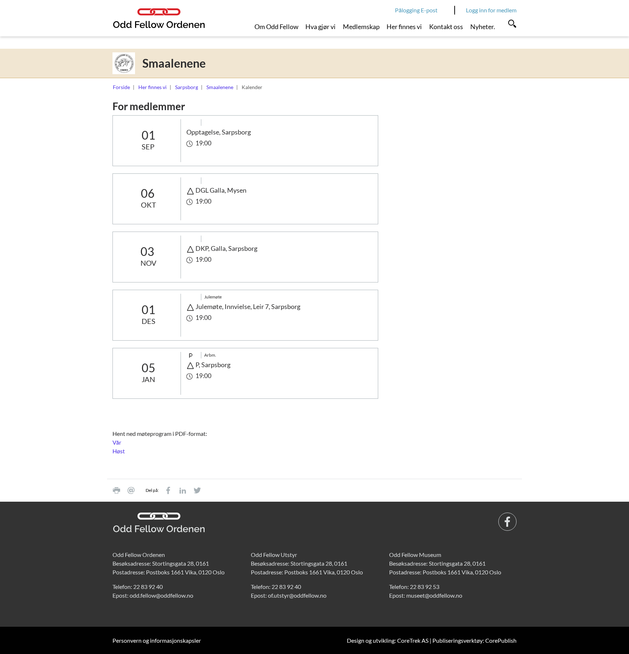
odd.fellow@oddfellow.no (161, 595)
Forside (121, 87)
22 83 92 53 (424, 586)
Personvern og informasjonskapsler (156, 640)
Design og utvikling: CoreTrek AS (387, 640)
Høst (118, 451)
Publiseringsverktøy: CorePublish (474, 640)
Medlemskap (361, 27)
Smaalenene (219, 87)
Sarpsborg (186, 87)
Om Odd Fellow (276, 27)
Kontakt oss (446, 27)
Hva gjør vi (320, 27)
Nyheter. (482, 27)
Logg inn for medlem (491, 10)
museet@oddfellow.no (434, 595)
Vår (116, 442)
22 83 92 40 (148, 586)
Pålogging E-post (416, 10)
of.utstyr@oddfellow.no (297, 595)
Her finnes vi (404, 27)
